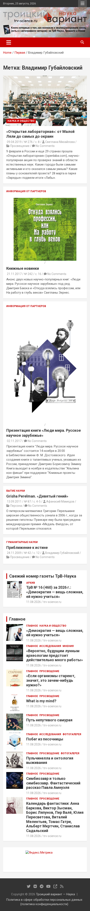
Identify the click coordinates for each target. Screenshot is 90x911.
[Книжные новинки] (45, 199)
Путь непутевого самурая (49, 720)
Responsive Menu (82, 3)
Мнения (68, 646)
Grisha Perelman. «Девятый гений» (37, 496)
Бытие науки (15, 490)
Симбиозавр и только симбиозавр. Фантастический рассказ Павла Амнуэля (53, 783)
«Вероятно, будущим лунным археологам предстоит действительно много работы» (54, 655)
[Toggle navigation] (8, 42)
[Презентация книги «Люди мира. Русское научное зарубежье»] (45, 314)
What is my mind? (41, 701)
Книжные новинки (22, 268)
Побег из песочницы (44, 739)
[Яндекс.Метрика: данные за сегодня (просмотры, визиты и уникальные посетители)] (39, 852)
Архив (30, 582)
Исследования (50, 646)
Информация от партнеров (26, 191)
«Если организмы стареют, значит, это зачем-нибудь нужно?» (50, 680)
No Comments (45, 146)
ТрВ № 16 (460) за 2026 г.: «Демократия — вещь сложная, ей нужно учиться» (54, 592)
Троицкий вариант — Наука (55, 894)
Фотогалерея (72, 734)
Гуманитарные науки (22, 542)
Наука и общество (21, 120)
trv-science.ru (52, 602)
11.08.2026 (33, 602)
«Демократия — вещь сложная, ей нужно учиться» (54, 632)
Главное (32, 625)
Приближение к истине (27, 547)
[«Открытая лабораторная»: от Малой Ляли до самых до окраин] (45, 100)
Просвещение (49, 671)
